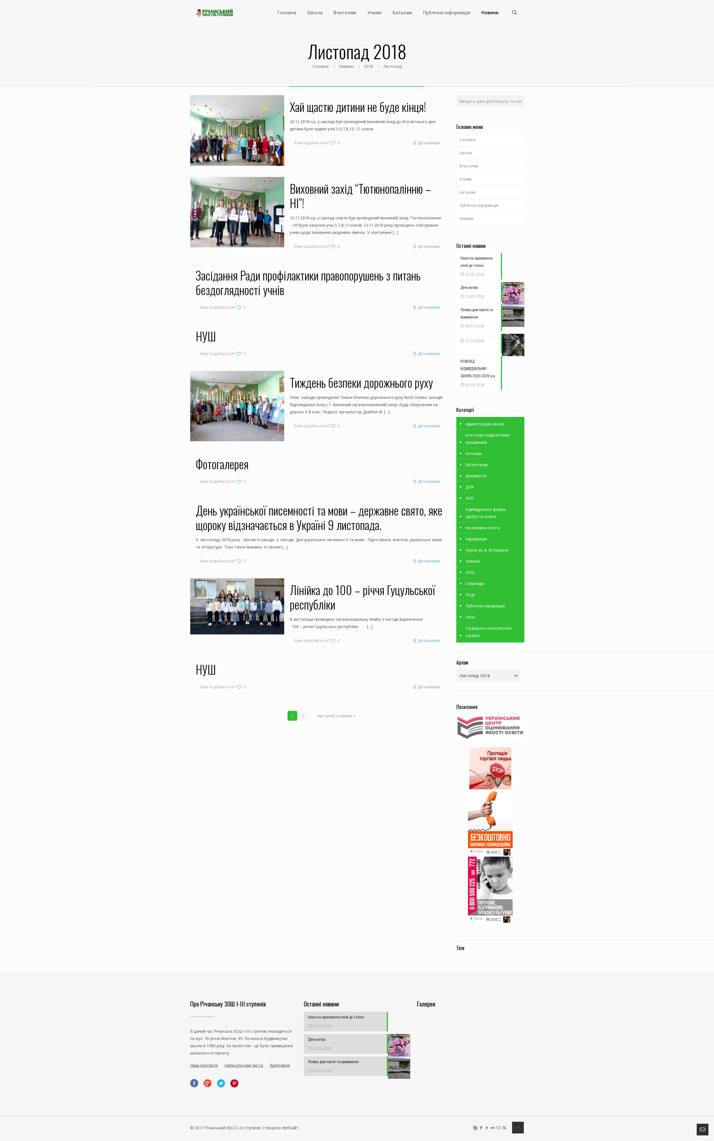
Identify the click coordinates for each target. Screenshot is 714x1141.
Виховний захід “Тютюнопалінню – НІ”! (360, 196)
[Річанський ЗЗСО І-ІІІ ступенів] (214, 12)
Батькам (467, 192)
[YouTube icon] (487, 1127)
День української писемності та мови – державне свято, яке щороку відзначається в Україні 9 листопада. (319, 517)
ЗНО (469, 498)
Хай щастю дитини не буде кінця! (358, 106)
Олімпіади (474, 583)
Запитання (280, 1065)
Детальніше (429, 142)
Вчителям (468, 166)
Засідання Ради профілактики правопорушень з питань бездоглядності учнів (308, 282)
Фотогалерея (222, 464)
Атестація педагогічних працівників (487, 438)
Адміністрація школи (484, 423)
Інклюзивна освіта (482, 527)
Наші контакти (204, 1065)
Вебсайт (290, 1127)
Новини (346, 66)
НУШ (206, 336)
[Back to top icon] (518, 1127)
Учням (465, 179)
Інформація (476, 538)
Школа (465, 152)
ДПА (469, 487)
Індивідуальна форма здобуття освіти (485, 513)
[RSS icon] (504, 1127)
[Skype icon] (475, 1127)
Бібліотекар (476, 464)
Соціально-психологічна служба (488, 631)
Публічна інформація (479, 205)
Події (470, 594)
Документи (475, 475)
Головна (320, 66)
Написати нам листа (244, 1065)
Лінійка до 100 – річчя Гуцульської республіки (362, 597)
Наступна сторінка (334, 715)
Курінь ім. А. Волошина (486, 550)
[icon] (498, 1127)
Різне (470, 617)
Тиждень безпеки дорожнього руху (361, 382)
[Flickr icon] (493, 1127)
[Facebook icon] (481, 1127)
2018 (368, 66)
